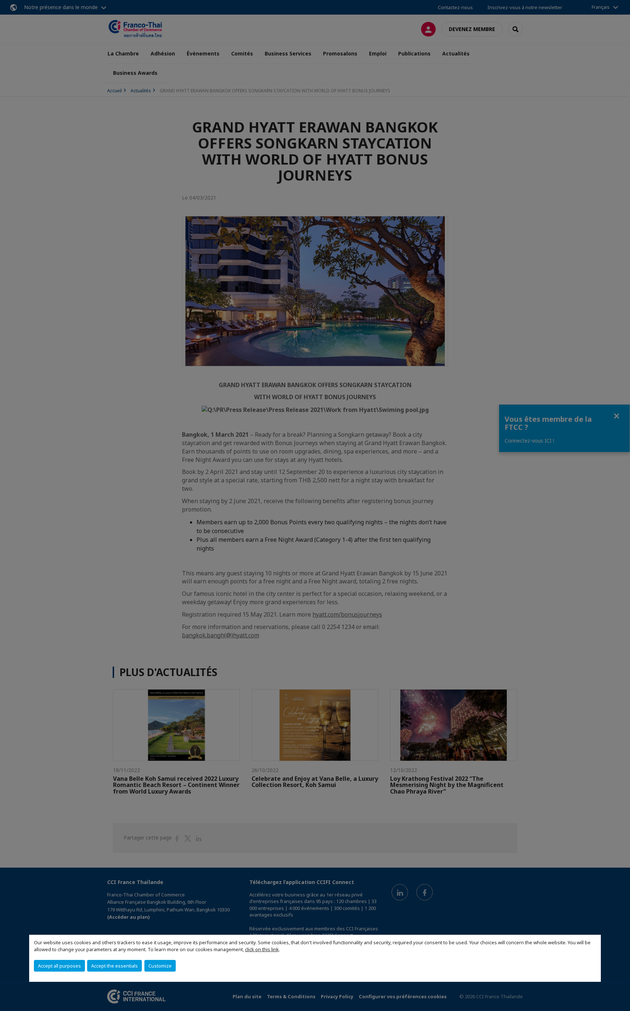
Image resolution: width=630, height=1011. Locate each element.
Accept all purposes (59, 965)
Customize (160, 965)
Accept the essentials (114, 965)
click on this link (262, 949)
